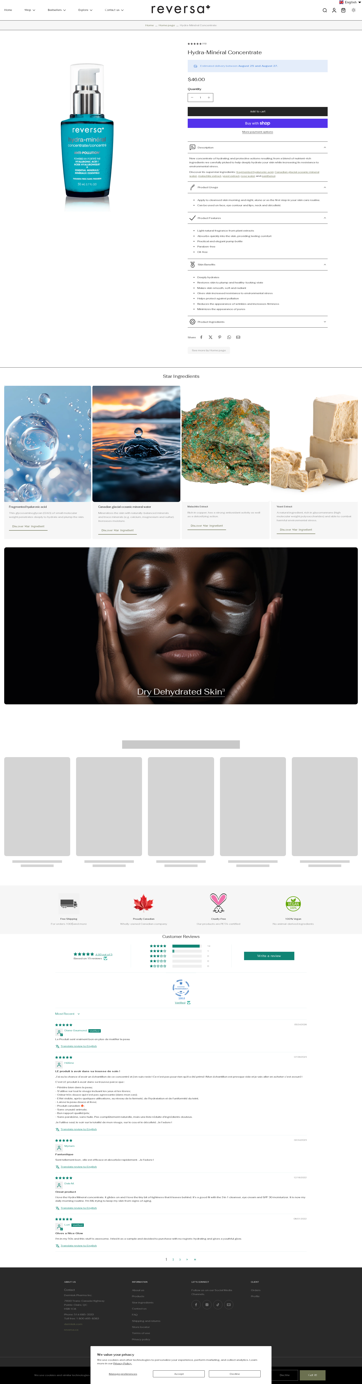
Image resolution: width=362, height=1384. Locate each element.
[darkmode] (353, 10)
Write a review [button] (269, 956)
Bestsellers (55, 10)
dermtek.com (73, 1324)
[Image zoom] (89, 128)
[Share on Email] (238, 337)
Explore (83, 10)
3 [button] (180, 1259)
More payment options (257, 132)
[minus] (192, 97)
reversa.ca (71, 1329)
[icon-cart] (343, 10)
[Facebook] (196, 1304)
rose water (248, 176)
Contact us (112, 10)
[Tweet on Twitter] (210, 337)
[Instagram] (207, 1304)
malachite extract (209, 176)
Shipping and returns (146, 1321)
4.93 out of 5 (103, 954)
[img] (63, 1025)
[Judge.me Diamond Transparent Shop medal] (181, 988)
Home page (167, 25)
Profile (255, 1296)
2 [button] (173, 1259)
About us (138, 1290)
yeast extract (230, 176)
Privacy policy (141, 1339)
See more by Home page (209, 350)
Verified (180, 1002)
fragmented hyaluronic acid (254, 172)
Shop (28, 10)
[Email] (228, 1304)
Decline (235, 1374)
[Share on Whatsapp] (229, 337)
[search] (324, 10)
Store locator (141, 1327)
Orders (256, 1290)
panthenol (268, 176)
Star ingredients (143, 1302)
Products (138, 1296)
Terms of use (141, 1333)
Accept (179, 1374)
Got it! (312, 1375)
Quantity (194, 89)
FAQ (135, 1315)
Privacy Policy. (122, 1363)
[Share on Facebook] (201, 337)
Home (8, 10)
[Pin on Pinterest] (219, 337)
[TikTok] (217, 1304)
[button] (258, 111)
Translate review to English (79, 1046)
